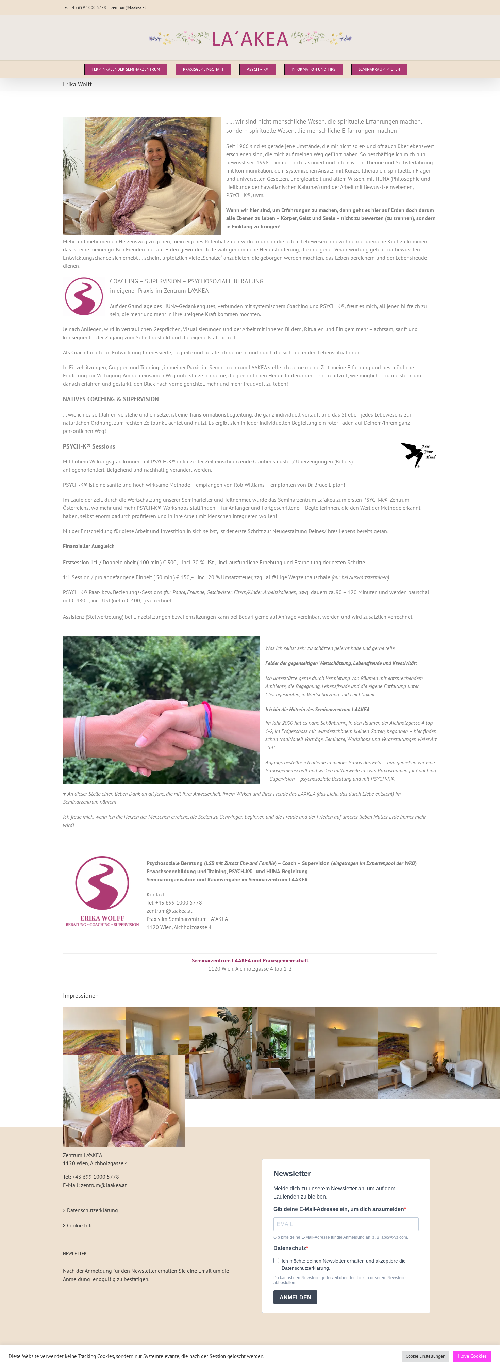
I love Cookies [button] (472, 1356)
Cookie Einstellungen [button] (425, 1356)
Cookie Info (80, 1225)
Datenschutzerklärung (92, 1210)
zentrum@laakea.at (128, 7)
